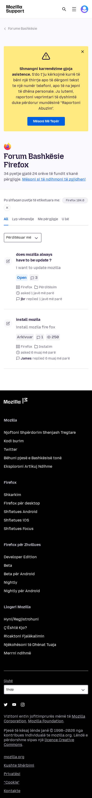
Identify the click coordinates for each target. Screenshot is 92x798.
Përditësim (48, 287)
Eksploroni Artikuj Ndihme (28, 466)
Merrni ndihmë (17, 653)
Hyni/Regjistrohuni (21, 619)
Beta (8, 565)
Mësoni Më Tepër (46, 121)
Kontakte (12, 791)
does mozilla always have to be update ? (34, 257)
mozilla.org (14, 757)
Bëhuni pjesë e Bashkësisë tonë (33, 458)
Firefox (26, 287)
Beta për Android (19, 574)
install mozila (28, 319)
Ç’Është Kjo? (15, 627)
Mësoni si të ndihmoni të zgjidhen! (54, 179)
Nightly (10, 582)
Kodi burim (14, 441)
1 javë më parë (50, 299)
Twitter (10, 449)
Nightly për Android (22, 591)
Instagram (23, 705)
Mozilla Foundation (45, 721)
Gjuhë (8, 681)
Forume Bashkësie (22, 29)
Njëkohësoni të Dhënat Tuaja (30, 644)
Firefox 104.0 (75, 200)
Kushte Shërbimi (19, 765)
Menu (74, 9)
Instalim (45, 347)
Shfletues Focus (18, 528)
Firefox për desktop (22, 503)
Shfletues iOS (16, 520)
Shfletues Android (20, 511)
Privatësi (12, 774)
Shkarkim (12, 494)
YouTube (14, 705)
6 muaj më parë (57, 358)
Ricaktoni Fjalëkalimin (24, 636)
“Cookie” (11, 782)
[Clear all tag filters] (7, 207)
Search (64, 9)
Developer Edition (20, 557)
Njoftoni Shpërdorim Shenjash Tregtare (40, 432)
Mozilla (15, 401)
